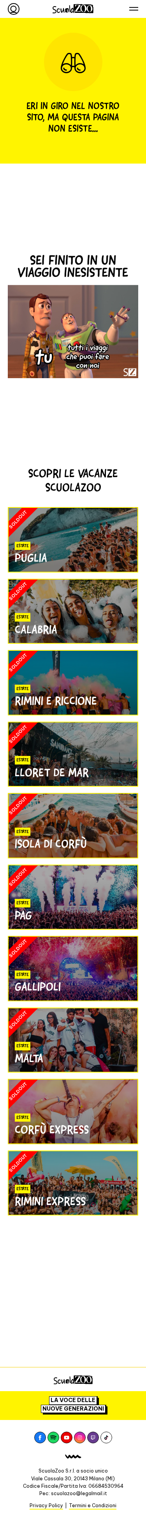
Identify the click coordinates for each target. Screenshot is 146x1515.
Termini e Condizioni (92, 1505)
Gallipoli (38, 986)
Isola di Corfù (51, 843)
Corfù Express (52, 1129)
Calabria (36, 629)
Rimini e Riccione (56, 700)
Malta (29, 1058)
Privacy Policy (46, 1505)
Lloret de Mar (52, 772)
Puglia (31, 557)
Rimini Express (50, 1201)
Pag (23, 915)
